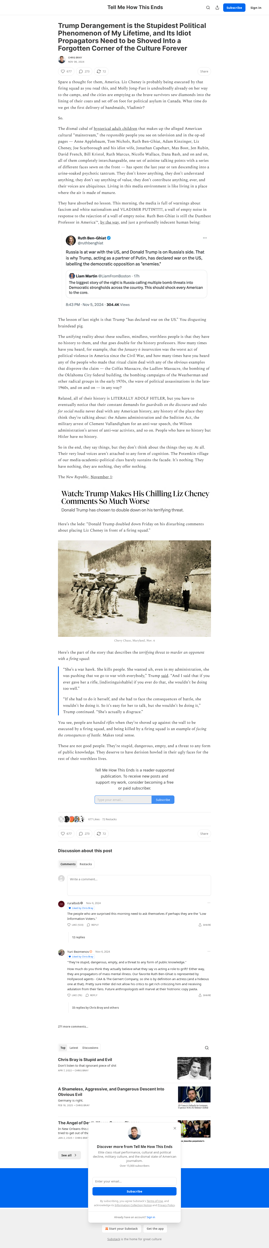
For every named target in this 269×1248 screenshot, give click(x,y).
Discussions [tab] (90, 1048)
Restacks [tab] (86, 864)
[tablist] (76, 864)
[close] (174, 1128)
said (164, 676)
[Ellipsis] (209, 902)
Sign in (256, 7)
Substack (113, 1239)
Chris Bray (75, 57)
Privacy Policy (166, 1205)
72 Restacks (109, 819)
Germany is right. (70, 1100)
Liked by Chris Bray (82, 908)
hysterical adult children (115, 129)
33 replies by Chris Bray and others (95, 1008)
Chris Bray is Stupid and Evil (85, 1059)
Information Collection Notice (133, 1205)
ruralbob (73, 903)
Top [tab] (63, 1048)
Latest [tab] (74, 1048)
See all (66, 1155)
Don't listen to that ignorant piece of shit (87, 1065)
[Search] (208, 7)
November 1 (101, 477)
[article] (134, 1068)
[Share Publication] (217, 7)
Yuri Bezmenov (78, 951)
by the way (109, 222)
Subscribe (234, 7)
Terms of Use (155, 1201)
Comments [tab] (68, 864)
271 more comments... (73, 1026)
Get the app (155, 1229)
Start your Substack (123, 1229)
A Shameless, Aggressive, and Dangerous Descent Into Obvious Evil (111, 1092)
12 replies (78, 937)
